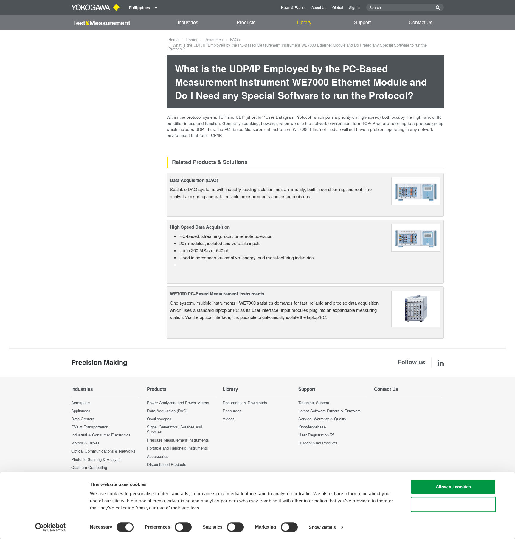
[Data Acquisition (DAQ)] (416, 190)
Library (304, 22)
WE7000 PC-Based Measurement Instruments (217, 293)
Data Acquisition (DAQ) (194, 180)
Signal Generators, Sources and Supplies (174, 429)
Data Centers (82, 419)
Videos (229, 419)
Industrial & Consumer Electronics (101, 435)
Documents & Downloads (245, 402)
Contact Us (420, 22)
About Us (318, 7)
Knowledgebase (312, 427)
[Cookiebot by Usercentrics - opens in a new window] (50, 527)
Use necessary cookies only (453, 504)
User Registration (313, 435)
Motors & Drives (85, 443)
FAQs (235, 39)
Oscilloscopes (159, 419)
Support (362, 22)
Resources (213, 39)
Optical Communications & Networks (103, 451)
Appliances (80, 410)
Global (337, 7)
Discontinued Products (166, 464)
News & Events (293, 7)
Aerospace (80, 402)
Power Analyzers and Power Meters (178, 402)
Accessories (157, 456)
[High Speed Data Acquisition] (416, 237)
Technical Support (313, 402)
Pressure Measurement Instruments (178, 440)
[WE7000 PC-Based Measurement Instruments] (416, 308)
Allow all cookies (453, 486)
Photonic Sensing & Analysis (96, 459)
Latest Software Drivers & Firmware (329, 410)
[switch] (183, 527)
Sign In (354, 7)
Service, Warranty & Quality (322, 419)
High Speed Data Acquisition (200, 227)
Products (246, 22)
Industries (188, 22)
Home (173, 39)
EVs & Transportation (89, 427)
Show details (322, 527)
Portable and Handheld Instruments (177, 448)
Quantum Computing (89, 467)
